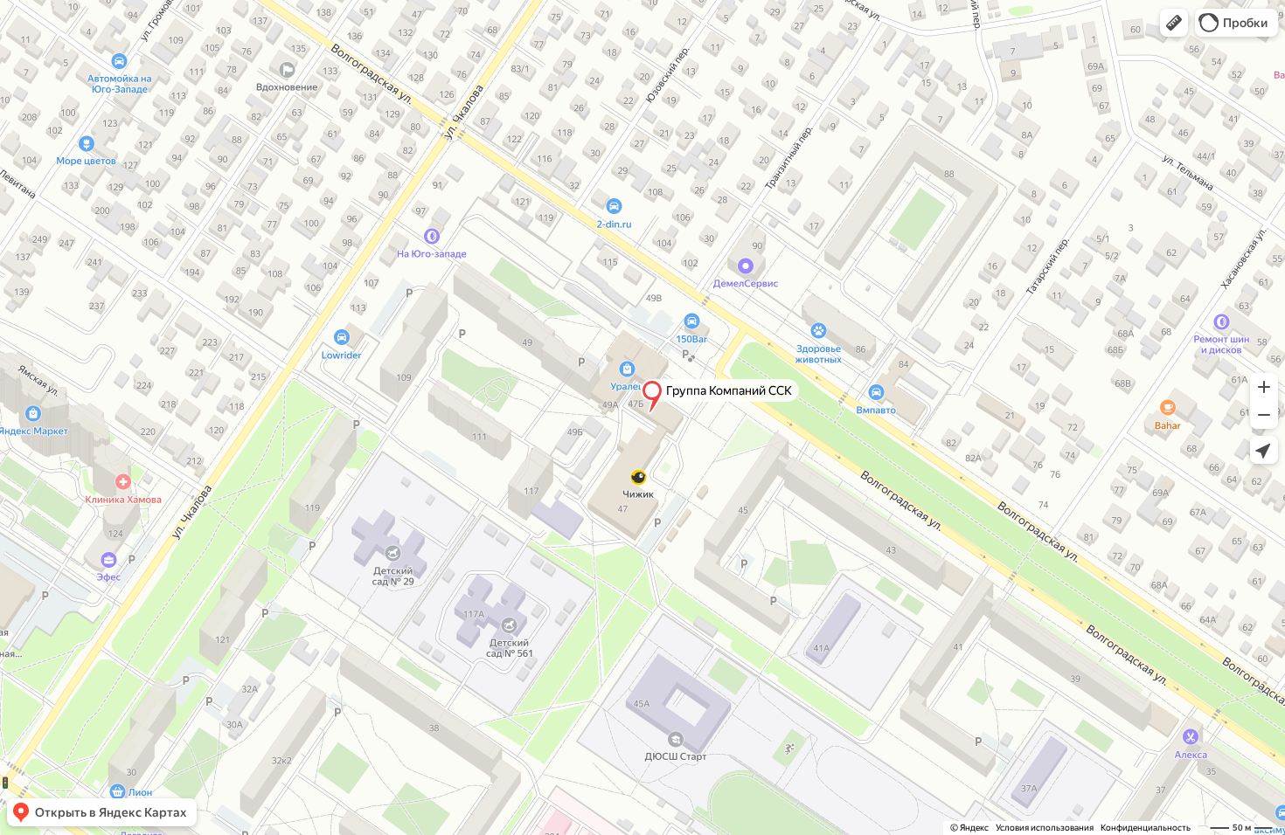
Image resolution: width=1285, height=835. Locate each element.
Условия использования (1045, 827)
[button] (1174, 23)
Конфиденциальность (1146, 827)
